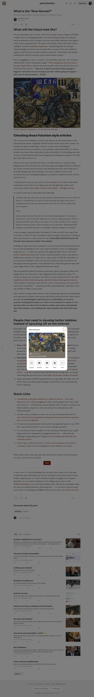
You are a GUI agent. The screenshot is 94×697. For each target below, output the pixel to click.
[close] (64, 329)
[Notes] (55, 363)
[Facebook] (39, 363)
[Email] (47, 363)
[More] (62, 363)
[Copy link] (32, 363)
